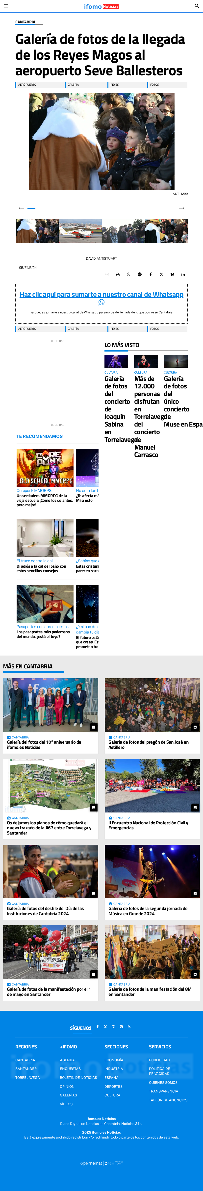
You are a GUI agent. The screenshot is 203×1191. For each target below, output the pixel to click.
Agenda (67, 1060)
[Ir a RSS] (129, 1027)
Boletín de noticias (78, 1078)
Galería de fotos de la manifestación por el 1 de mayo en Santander (49, 991)
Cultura (112, 1095)
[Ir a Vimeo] (121, 1027)
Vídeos (66, 1104)
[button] (31, 208)
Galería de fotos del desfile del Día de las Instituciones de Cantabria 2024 (45, 911)
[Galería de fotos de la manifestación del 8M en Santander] (152, 952)
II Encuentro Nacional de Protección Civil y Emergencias (148, 825)
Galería (73, 84)
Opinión (67, 1087)
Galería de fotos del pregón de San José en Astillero (148, 744)
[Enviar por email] (106, 274)
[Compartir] (128, 274)
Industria (113, 1069)
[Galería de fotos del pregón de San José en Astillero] (152, 705)
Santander (26, 1069)
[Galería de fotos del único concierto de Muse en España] (176, 361)
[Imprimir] (117, 274)
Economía (113, 1060)
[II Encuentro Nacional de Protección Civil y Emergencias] (152, 785)
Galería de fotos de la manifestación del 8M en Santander (150, 991)
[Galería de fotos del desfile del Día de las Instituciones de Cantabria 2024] (50, 871)
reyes (114, 84)
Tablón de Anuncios (168, 1100)
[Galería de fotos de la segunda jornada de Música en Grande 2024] (152, 871)
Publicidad (159, 1060)
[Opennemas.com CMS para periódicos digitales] (101, 1163)
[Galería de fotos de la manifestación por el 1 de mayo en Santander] (50, 952)
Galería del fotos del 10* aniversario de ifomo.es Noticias (44, 744)
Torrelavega (27, 1078)
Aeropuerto (27, 84)
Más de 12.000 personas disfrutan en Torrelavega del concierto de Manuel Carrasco (150, 416)
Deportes (113, 1087)
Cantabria (25, 22)
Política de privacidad (159, 1071)
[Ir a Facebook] (98, 1027)
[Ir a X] (105, 1027)
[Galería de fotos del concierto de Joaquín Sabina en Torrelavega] (116, 361)
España (111, 1078)
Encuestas (70, 1069)
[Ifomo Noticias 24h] (101, 5)
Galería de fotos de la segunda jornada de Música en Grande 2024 (148, 911)
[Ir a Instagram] (113, 1027)
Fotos (154, 84)
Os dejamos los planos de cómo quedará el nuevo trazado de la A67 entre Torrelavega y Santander (49, 827)
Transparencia (163, 1091)
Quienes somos (163, 1083)
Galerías (68, 1095)
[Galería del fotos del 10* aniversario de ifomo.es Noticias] (50, 705)
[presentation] (21, 208)
